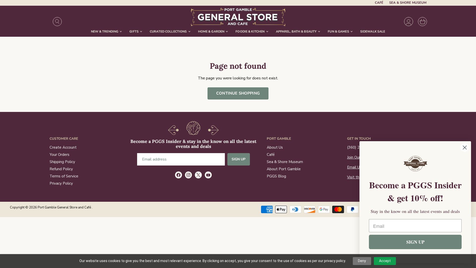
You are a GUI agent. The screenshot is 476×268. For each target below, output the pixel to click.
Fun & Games (339, 31)
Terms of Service (64, 176)
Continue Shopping (238, 93)
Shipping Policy (62, 161)
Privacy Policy (61, 183)
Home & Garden (211, 31)
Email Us (354, 167)
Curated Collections (169, 31)
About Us (275, 147)
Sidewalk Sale (372, 31)
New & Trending (105, 31)
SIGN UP (415, 242)
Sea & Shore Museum (407, 3)
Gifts (134, 31)
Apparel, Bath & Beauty (297, 31)
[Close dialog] (464, 147)
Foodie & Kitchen (250, 31)
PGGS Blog (276, 176)
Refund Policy (61, 169)
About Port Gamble (284, 169)
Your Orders (59, 154)
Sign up (239, 159)
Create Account (63, 147)
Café (379, 3)
